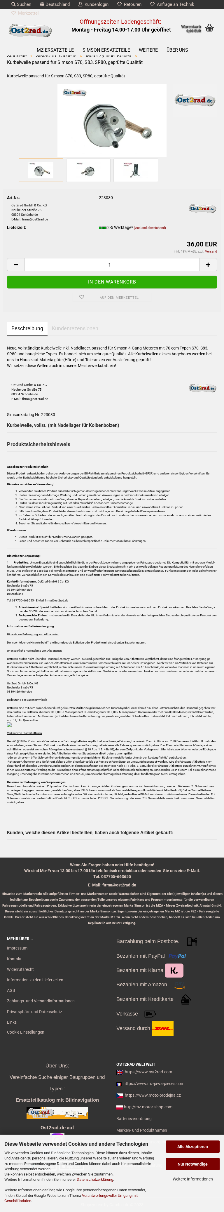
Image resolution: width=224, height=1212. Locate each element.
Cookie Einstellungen (25, 1032)
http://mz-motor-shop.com (148, 1107)
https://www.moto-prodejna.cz (153, 1095)
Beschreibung (27, 328)
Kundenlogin (95, 4)
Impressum (17, 948)
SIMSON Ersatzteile (106, 50)
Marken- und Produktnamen (141, 1130)
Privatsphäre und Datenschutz (34, 1011)
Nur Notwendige (193, 1164)
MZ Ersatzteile (55, 50)
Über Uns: (57, 1066)
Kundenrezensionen (75, 328)
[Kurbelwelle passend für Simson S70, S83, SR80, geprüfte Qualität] (112, 120)
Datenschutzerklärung (95, 1179)
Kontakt (14, 959)
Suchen (23, 4)
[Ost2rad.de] (30, 31)
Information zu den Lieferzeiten (35, 980)
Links (12, 1022)
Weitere (148, 50)
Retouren (131, 4)
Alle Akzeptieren (192, 1146)
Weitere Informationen (193, 1179)
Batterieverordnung (134, 1118)
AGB (11, 990)
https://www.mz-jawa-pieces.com (153, 1083)
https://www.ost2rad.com (148, 1072)
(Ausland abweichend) (150, 228)
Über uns (177, 50)
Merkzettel (27, 13)
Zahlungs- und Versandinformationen (41, 1001)
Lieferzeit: (16, 227)
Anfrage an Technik (174, 4)
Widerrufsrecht (20, 969)
